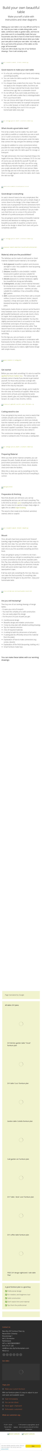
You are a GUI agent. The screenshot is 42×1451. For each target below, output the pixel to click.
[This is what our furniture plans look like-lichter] (16, 592)
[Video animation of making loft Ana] (21, 1372)
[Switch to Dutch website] (13, 1434)
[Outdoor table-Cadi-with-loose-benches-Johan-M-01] (19, 248)
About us (5, 1351)
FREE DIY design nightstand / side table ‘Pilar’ (21, 983)
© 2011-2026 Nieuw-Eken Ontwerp (8, 1427)
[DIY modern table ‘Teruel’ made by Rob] (14, 63)
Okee (33, 1446)
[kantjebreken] (7, 487)
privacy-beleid (4, 1449)
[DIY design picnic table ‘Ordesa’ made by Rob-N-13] (17, 239)
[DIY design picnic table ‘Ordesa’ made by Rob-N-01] (17, 121)
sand (19, 503)
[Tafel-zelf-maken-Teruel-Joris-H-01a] (15, 187)
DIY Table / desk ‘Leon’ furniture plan (21, 891)
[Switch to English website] (28, 1434)
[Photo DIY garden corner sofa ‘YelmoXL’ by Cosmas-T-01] (17, 405)
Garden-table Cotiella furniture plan (21, 707)
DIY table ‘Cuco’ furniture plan (21, 753)
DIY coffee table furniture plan (21, 937)
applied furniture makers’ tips (12, 376)
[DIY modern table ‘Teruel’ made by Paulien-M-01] (14, 529)
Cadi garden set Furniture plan (21, 845)
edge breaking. (20, 508)
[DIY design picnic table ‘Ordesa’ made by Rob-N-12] (17, 447)
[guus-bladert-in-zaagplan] (11, 361)
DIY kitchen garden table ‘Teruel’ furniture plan (21, 799)
